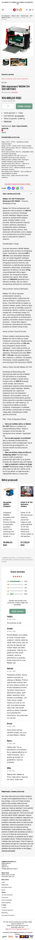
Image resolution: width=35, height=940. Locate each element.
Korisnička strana (7, 887)
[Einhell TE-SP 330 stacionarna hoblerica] (27, 492)
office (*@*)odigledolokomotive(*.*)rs (19, 929)
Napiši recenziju (17, 611)
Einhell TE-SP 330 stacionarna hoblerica (26, 504)
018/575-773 (7, 2)
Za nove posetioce (7, 895)
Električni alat (24, 16)
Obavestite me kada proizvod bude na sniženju (17, 184)
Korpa (3, 890)
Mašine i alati (15, 16)
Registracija (5, 884)
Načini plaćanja (6, 902)
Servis (4, 132)
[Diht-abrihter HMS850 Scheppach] (9, 492)
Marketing (5, 912)
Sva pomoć (5, 897)
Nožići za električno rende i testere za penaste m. (15, 79)
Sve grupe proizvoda (8, 915)
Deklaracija (7, 121)
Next (30, 39)
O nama (4, 907)
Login (3, 882)
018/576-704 (15, 2)
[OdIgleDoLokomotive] (17, 9)
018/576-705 (23, 2)
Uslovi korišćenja (7, 900)
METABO (4, 82)
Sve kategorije (6, 16)
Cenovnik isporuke (7, 910)
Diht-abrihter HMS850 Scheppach (7, 504)
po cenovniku (19, 116)
